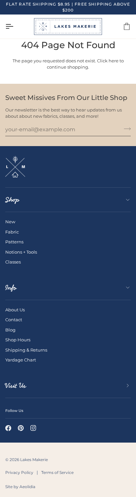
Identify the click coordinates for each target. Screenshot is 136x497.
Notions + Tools (21, 252)
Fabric (12, 231)
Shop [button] (12, 199)
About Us (15, 309)
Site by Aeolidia (20, 486)
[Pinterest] (21, 428)
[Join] (125, 128)
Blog (10, 329)
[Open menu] (15, 27)
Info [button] (11, 287)
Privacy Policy (19, 472)
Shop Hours (17, 339)
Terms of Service (57, 472)
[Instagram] (33, 428)
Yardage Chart (20, 359)
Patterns (14, 241)
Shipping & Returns (26, 350)
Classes (13, 261)
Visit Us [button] (15, 385)
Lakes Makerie (34, 459)
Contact (13, 319)
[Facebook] (8, 428)
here (114, 60)
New (10, 221)
